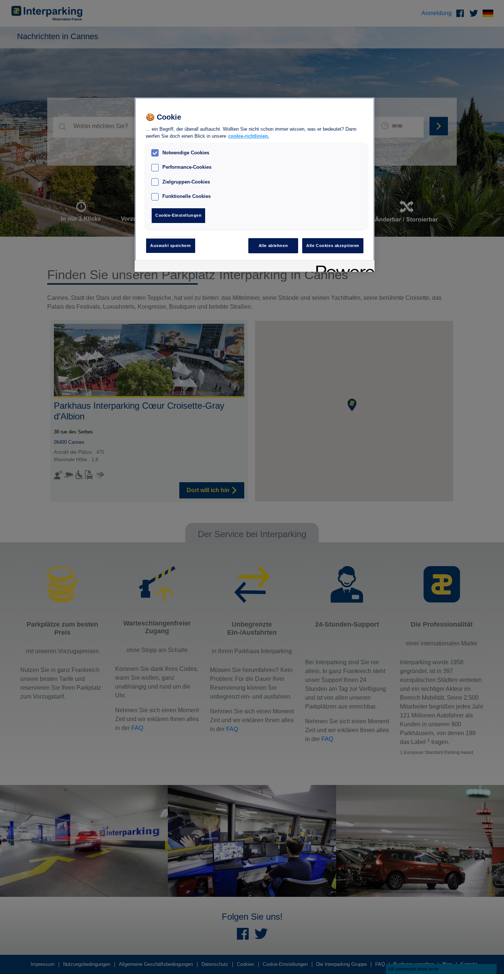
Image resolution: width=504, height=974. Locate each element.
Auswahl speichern (170, 245)
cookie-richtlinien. (248, 136)
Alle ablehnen (273, 245)
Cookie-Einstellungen (178, 215)
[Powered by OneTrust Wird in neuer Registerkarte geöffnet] (343, 267)
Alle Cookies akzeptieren (332, 245)
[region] (254, 184)
